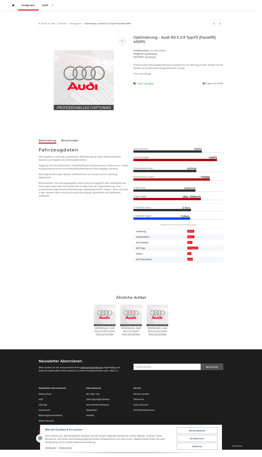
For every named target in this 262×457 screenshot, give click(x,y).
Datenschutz (65, 447)
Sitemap (43, 404)
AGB (41, 399)
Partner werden (141, 393)
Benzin (190, 237)
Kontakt (90, 415)
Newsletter (91, 410)
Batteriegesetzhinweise (50, 415)
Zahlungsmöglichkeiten (98, 399)
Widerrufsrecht (46, 420)
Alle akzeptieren (197, 430)
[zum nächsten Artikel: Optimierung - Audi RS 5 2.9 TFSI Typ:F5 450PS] (220, 23)
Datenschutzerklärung (91, 367)
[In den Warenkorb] (41, 33)
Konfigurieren (197, 438)
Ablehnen (197, 446)
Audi (190, 259)
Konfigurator (151, 53)
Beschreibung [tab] (47, 140)
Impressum (50, 447)
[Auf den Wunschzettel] (122, 41)
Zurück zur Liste (48, 23)
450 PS (190, 231)
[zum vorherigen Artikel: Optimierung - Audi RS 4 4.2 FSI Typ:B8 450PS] (214, 23)
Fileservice (138, 399)
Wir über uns (92, 393)
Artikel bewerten (47, 279)
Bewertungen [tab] (70, 140)
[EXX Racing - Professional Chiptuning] (13, 5)
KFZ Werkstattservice (144, 410)
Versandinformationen (97, 404)
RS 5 (189, 242)
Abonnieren (212, 366)
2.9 (189, 254)
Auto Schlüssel (140, 404)
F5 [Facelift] (192, 248)
